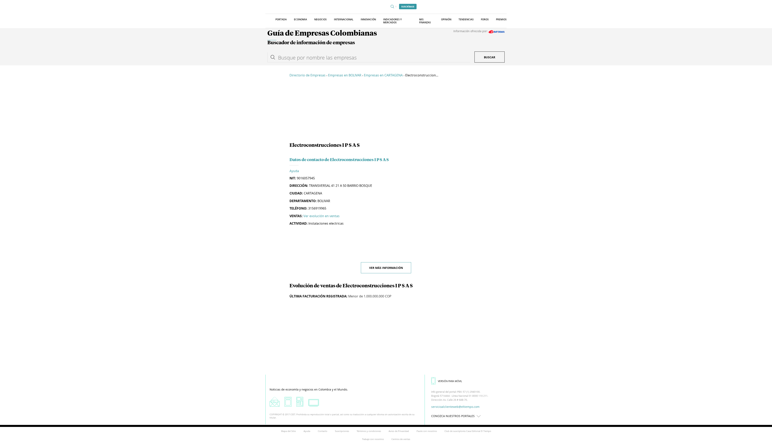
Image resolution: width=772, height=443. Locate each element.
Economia (300, 19)
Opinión (446, 19)
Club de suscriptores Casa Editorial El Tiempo (468, 431)
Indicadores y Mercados (392, 21)
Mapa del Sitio (288, 431)
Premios (501, 19)
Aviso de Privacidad (399, 431)
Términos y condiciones (369, 431)
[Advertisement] (386, 110)
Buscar (489, 57)
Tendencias (466, 19)
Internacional (343, 19)
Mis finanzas (425, 21)
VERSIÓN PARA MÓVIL (450, 381)
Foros (485, 19)
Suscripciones (342, 431)
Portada (281, 19)
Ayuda (294, 171)
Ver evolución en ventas (321, 216)
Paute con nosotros (427, 431)
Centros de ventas (400, 439)
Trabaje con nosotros (373, 439)
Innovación (368, 19)
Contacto (322, 431)
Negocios (320, 19)
